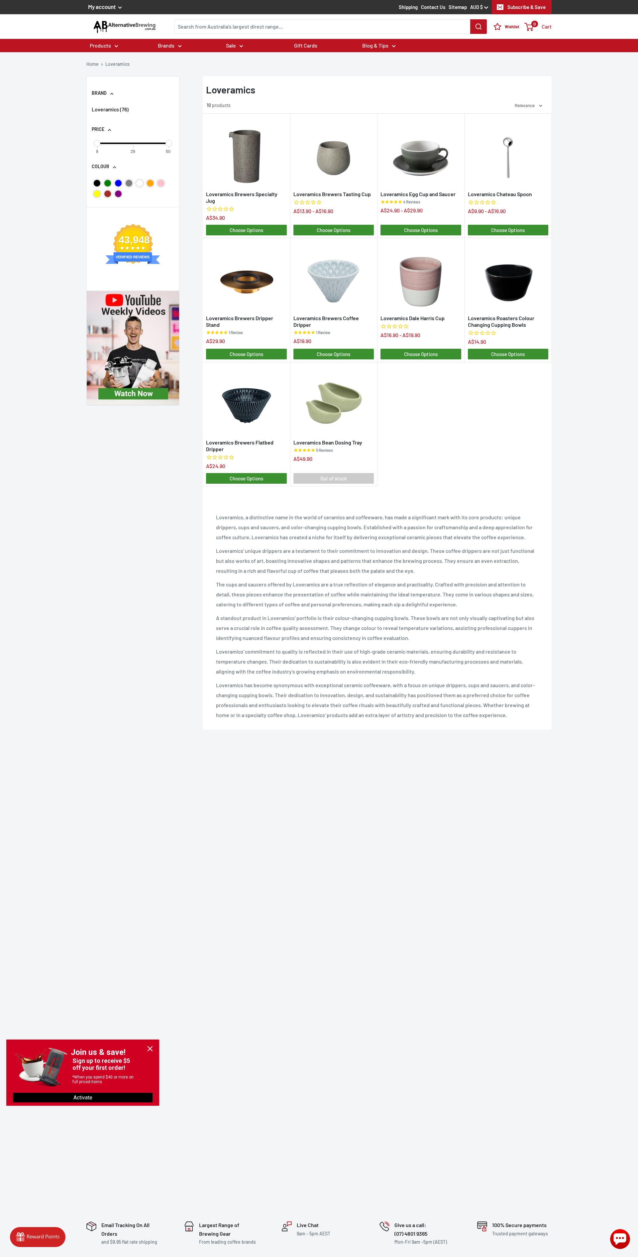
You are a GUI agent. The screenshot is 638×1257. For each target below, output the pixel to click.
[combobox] (330, 26)
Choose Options (246, 230)
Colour (100, 166)
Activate (82, 1097)
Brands (166, 45)
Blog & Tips (375, 45)
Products (100, 45)
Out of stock (333, 478)
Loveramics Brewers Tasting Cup (332, 194)
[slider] (97, 143)
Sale (231, 45)
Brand (99, 93)
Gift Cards (305, 45)
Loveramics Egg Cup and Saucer (418, 194)
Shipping (408, 7)
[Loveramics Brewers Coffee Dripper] (333, 276)
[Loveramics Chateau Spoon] (508, 152)
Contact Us (433, 7)
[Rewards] (37, 1237)
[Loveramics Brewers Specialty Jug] (246, 152)
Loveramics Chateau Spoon (500, 194)
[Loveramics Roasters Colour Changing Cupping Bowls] (508, 276)
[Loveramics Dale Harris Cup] (420, 276)
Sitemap (458, 7)
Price (98, 129)
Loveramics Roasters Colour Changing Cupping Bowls (501, 321)
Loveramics (110, 109)
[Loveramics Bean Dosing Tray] (333, 400)
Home (92, 64)
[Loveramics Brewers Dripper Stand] (246, 276)
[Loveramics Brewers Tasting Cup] (333, 152)
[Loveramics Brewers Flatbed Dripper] (246, 400)
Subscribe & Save (526, 7)
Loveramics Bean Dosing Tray (327, 442)
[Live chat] (620, 1239)
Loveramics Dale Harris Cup (412, 318)
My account (102, 6)
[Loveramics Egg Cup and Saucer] (420, 152)
